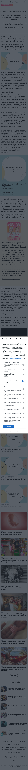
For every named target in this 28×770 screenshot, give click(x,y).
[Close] (25, 339)
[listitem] (14, 362)
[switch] (23, 365)
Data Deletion (6, 431)
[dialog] (14, 385)
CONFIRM (8, 426)
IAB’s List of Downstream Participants (15, 358)
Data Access (14, 431)
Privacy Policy (21, 431)
